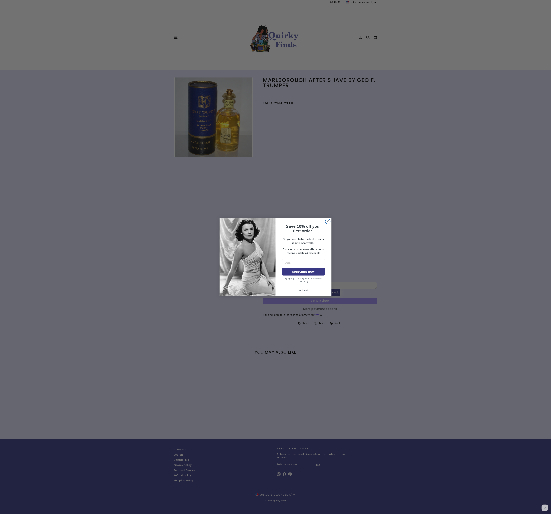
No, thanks (303, 290)
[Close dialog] (327, 221)
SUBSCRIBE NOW (303, 271)
